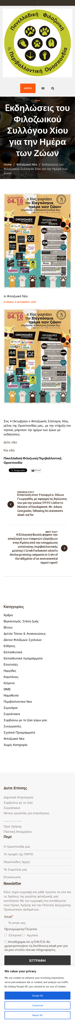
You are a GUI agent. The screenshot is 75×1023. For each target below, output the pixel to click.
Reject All (37, 1015)
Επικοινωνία (12, 877)
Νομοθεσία (11, 695)
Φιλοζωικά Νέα (26, 164)
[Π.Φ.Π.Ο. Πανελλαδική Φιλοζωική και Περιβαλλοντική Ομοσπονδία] (37, 43)
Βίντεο (8, 627)
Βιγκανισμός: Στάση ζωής (21, 621)
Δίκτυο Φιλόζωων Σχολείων (23, 640)
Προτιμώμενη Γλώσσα (20, 929)
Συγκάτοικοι (12, 714)
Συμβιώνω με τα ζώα (18, 803)
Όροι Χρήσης (13, 826)
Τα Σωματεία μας (15, 869)
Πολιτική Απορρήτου (18, 832)
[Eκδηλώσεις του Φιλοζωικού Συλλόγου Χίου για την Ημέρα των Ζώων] (37, 241)
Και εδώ (9, 450)
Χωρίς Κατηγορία (15, 745)
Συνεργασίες (12, 726)
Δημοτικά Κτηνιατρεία (18, 797)
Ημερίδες (10, 671)
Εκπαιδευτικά (13, 652)
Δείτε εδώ (10, 442)
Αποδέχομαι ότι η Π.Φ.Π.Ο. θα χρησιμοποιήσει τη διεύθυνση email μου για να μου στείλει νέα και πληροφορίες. (36, 946)
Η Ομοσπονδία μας (17, 847)
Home (8, 164)
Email (8, 917)
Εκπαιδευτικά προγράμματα (23, 658)
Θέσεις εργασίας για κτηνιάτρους (26, 813)
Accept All (37, 995)
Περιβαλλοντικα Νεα (18, 702)
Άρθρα (8, 615)
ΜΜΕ (7, 689)
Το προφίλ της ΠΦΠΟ (18, 854)
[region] (37, 994)
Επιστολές (11, 664)
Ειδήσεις (9, 646)
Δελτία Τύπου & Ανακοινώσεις (25, 634)
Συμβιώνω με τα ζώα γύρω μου (25, 720)
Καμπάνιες (11, 677)
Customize (37, 1005)
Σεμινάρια (10, 708)
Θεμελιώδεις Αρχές (17, 862)
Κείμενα (9, 683)
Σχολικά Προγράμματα (19, 732)
